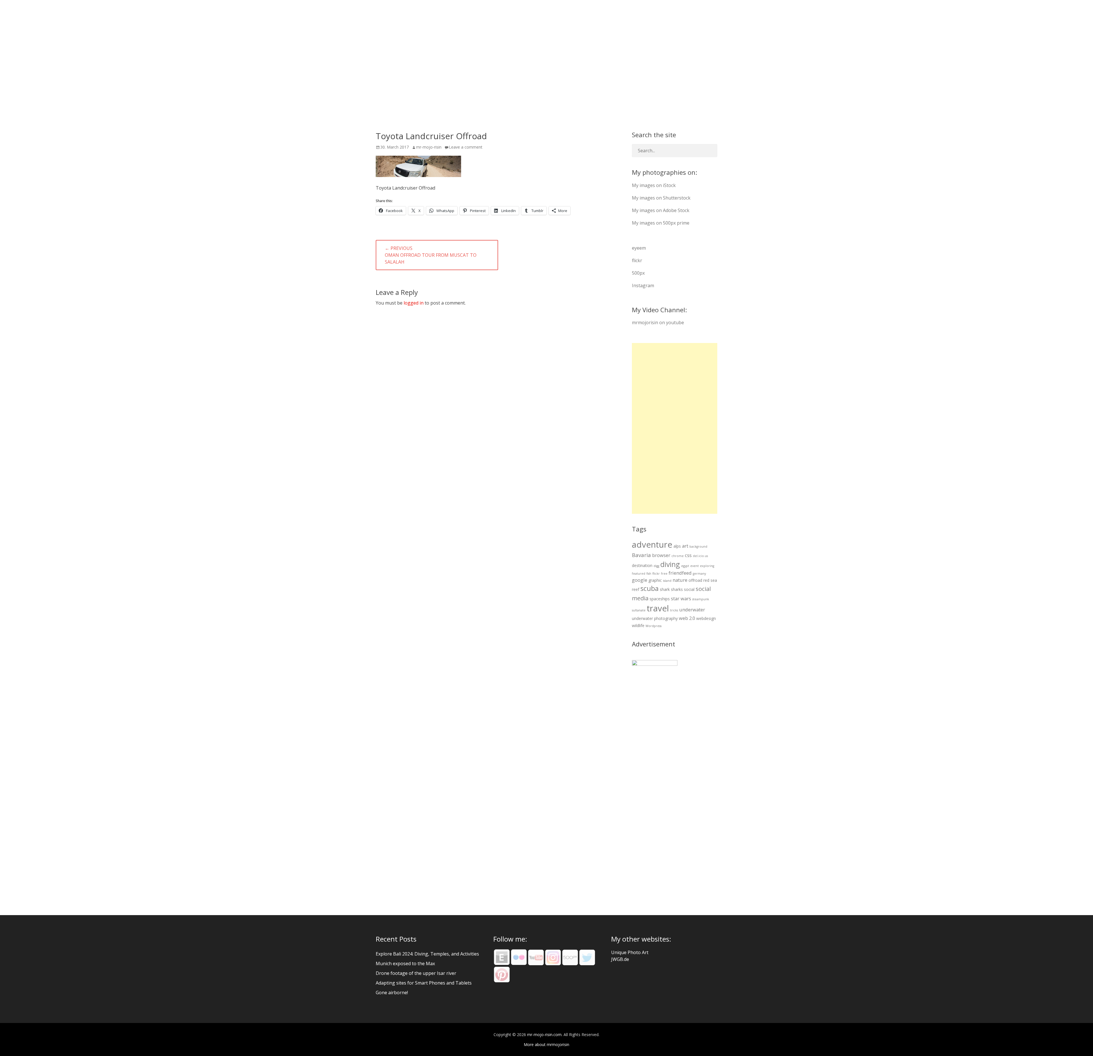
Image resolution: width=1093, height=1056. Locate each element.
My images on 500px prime (660, 223)
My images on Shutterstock (661, 198)
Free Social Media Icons (659, 14)
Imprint (708, 14)
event (694, 566)
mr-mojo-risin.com (422, 14)
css (688, 555)
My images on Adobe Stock (660, 210)
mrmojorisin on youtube (658, 322)
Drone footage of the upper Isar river (416, 973)
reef (635, 589)
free (664, 574)
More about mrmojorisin (546, 1044)
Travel (611, 14)
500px (638, 273)
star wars (681, 598)
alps (677, 546)
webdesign (706, 618)
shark (665, 589)
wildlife (638, 625)
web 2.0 (687, 618)
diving (670, 564)
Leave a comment (465, 147)
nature (680, 580)
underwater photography (655, 618)
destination (642, 565)
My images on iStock (654, 185)
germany (699, 574)
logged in (414, 303)
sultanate (639, 610)
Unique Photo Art (629, 952)
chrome (677, 556)
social (689, 589)
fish (648, 574)
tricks (674, 610)
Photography (574, 14)
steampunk (700, 599)
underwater (692, 609)
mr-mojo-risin (428, 147)
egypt (685, 566)
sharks (677, 589)
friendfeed (680, 573)
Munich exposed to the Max (405, 963)
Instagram (643, 285)
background (698, 546)
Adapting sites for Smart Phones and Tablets (424, 983)
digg (656, 566)
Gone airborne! (392, 992)
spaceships (660, 598)
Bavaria (641, 554)
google (639, 580)
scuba (649, 588)
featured (638, 574)
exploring (707, 566)
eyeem (639, 248)
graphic (655, 580)
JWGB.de (620, 959)
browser (661, 555)
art (685, 546)
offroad (695, 580)
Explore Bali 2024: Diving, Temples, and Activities (427, 954)
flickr (637, 260)
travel (658, 608)
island (667, 581)
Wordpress (653, 626)
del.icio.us (700, 556)
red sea (710, 580)
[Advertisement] (674, 428)
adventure (652, 544)
